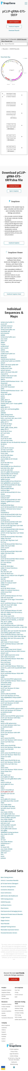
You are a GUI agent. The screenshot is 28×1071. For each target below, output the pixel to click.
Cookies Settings (14, 1056)
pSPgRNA (3, 503)
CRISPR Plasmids (5, 902)
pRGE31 (3, 398)
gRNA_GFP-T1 (4, 422)
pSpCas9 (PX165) (5, 496)
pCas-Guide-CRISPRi (6, 819)
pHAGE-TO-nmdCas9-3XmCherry (10, 590)
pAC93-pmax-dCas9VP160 (8, 745)
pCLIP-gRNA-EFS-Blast (7, 777)
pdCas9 (3, 363)
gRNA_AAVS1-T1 (5, 400)
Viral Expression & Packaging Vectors (11, 911)
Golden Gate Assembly (20, 1019)
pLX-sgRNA (4, 830)
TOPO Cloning (18, 1017)
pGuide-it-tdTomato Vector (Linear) (11, 509)
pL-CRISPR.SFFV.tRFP (7, 727)
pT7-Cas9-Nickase (6, 562)
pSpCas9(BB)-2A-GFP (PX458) (9, 459)
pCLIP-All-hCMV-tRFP (7, 470)
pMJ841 (3, 342)
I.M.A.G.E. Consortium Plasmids (9, 880)
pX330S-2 (3, 714)
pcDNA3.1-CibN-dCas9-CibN (9, 376)
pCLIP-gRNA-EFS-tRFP (7, 791)
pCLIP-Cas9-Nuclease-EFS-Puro (10, 695)
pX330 (2, 699)
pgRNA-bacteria (5, 479)
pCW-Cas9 (4, 355)
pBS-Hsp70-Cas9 (5, 775)
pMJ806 (3, 335)
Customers (4, 1027)
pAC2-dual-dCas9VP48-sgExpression (11, 679)
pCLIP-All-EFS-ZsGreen (7, 448)
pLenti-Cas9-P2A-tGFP (7, 749)
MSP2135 (3, 594)
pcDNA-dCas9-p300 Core (8, 353)
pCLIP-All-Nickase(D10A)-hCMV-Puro (11, 514)
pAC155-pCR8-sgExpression (8, 723)
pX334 (2, 721)
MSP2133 (3, 586)
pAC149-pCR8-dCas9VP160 (8, 694)
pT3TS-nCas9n (5, 547)
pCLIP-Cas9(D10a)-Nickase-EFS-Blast (11, 603)
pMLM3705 (4, 357)
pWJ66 (2, 669)
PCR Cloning (18, 1015)
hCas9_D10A (4, 453)
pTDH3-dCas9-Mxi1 (6, 592)
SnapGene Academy (6, 1004)
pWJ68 (2, 677)
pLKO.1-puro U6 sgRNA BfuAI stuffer (11, 779)
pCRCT (2, 836)
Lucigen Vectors (5, 917)
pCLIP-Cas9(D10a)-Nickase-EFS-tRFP (11, 610)
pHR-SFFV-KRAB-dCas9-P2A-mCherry (11, 612)
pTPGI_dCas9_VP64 (6, 607)
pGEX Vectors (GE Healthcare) (9, 896)
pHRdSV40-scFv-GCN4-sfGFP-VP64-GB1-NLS (13, 636)
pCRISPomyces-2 (5, 851)
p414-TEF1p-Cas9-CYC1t (7, 616)
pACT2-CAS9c (4, 767)
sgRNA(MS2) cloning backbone (9, 832)
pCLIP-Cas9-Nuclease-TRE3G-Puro (10, 755)
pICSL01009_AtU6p (6, 682)
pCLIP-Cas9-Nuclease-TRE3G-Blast (11, 747)
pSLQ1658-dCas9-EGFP (7, 451)
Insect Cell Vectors (6, 893)
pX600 (2, 751)
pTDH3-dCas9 (5, 584)
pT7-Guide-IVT (5, 577)
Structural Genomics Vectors (9, 933)
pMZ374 (3, 379)
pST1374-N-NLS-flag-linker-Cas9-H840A (12, 533)
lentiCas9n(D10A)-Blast (7, 505)
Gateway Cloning (19, 1008)
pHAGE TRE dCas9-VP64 (7, 553)
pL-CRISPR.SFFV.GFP (6, 719)
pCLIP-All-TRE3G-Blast (7, 566)
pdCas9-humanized (6, 377)
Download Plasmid (14, 30)
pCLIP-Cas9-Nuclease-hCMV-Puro (10, 725)
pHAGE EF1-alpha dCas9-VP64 (9, 531)
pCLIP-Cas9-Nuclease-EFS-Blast (10, 688)
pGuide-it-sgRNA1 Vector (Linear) (10, 501)
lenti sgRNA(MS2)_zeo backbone (10, 483)
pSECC (2, 435)
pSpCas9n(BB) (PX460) (7, 488)
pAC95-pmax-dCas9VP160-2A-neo (10, 760)
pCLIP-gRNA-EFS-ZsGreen (8, 799)
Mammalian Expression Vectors (10, 930)
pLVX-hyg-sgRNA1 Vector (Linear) (10, 816)
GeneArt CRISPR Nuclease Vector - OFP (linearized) (12, 391)
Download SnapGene (14, 26)
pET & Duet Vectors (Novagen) (9, 883)
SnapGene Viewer (6, 992)
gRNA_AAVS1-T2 (5, 407)
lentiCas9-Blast (5, 490)
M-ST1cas (3, 542)
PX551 (2, 736)
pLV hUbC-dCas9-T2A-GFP (8, 808)
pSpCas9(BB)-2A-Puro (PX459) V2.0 (11, 466)
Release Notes (5, 998)
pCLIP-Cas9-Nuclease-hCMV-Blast (10, 718)
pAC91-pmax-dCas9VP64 (8, 738)
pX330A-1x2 (4, 706)
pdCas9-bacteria (5, 370)
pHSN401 (3, 645)
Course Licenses (19, 994)
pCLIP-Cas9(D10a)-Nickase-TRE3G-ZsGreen (13, 681)
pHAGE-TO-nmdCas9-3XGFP (8, 583)
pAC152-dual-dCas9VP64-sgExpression (12, 701)
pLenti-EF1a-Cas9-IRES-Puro (9, 764)
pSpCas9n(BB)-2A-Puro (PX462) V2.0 (11, 481)
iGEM (16, 997)
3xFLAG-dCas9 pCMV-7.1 (7, 322)
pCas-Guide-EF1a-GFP (7, 834)
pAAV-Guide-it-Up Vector (8, 657)
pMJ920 (3, 350)
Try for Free (14, 979)
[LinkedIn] (14, 1067)
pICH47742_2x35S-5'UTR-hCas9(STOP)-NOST (13, 668)
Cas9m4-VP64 (5, 352)
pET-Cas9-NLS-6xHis (7, 440)
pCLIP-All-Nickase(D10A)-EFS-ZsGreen (12, 507)
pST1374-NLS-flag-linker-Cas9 (9, 540)
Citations (4, 1030)
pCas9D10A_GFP (5, 331)
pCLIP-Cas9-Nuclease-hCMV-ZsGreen (11, 740)
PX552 (2, 743)
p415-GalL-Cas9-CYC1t (7, 623)
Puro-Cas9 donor (6, 662)
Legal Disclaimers (14, 1053)
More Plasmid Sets (7, 41)
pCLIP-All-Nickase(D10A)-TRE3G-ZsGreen (12, 559)
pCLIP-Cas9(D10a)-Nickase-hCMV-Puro (12, 634)
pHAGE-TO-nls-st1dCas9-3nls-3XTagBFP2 (12, 575)
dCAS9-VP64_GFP (6, 366)
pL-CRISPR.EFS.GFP (6, 705)
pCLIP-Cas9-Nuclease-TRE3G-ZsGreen (12, 769)
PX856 (2, 810)
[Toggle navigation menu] (26, 3)
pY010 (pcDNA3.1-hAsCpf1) (8, 817)
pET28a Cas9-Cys (5, 457)
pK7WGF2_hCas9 (5, 690)
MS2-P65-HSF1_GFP (6, 572)
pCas (2, 797)
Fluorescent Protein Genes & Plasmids (12, 914)
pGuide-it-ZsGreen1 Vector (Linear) (11, 516)
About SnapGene (6, 1025)
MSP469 (3, 601)
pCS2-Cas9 (4, 340)
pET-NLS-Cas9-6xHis (7, 450)
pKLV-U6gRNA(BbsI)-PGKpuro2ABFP (11, 697)
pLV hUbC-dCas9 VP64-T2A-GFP (10, 801)
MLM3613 (3, 549)
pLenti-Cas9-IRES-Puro (7, 742)
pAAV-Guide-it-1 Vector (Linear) (10, 642)
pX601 (2, 758)
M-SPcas (3, 535)
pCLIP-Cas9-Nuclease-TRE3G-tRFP (10, 762)
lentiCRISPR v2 (5, 512)
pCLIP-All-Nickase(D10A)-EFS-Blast (11, 485)
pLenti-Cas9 (4, 734)
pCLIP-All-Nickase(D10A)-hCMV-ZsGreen (12, 529)
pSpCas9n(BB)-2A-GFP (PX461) (9, 474)
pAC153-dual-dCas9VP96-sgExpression (12, 708)
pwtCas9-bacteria (6, 684)
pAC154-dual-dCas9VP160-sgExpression (12, 716)
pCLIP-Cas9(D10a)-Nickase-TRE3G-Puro (12, 666)
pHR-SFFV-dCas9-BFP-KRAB (9, 605)
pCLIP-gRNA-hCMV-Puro (8, 814)
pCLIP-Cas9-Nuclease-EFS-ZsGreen (11, 710)
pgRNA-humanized (6, 486)
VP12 (2, 854)
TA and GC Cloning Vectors (8, 886)
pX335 (2, 729)
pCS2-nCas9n (4, 348)
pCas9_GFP (4, 324)
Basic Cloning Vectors (7, 877)
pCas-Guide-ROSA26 (6, 849)
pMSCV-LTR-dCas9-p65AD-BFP (9, 364)
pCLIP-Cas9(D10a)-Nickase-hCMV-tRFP (12, 644)
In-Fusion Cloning (19, 1013)
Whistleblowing (14, 1064)
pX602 (2, 766)
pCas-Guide (4, 339)
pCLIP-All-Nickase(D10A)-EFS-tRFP (10, 499)
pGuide (3, 494)
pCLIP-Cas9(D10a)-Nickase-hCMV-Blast (12, 625)
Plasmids (5, 49)
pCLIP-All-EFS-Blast (6, 424)
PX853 (2, 788)
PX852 (2, 780)
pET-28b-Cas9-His (6, 425)
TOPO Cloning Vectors (7, 899)
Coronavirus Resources (7, 889)
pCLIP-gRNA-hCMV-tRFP (8, 821)
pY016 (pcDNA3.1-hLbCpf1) (8, 825)
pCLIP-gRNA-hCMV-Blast (8, 806)
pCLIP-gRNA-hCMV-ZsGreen (9, 828)
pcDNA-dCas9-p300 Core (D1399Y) (10, 361)
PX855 (2, 803)
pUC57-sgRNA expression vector (10, 655)
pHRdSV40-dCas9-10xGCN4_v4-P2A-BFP (12, 620)
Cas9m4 (3, 344)
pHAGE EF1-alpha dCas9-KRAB (9, 523)
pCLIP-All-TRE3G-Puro (7, 573)
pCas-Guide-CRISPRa (7, 812)
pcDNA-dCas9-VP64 (6, 368)
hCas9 (2, 446)
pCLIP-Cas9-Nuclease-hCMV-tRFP (10, 732)
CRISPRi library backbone (8, 359)
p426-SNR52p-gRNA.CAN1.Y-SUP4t (10, 633)
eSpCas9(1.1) (4, 374)
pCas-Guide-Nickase (7, 841)
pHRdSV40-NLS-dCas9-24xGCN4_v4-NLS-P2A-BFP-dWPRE (14, 628)
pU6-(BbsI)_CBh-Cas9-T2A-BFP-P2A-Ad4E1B (13, 631)
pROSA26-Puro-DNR (6, 420)
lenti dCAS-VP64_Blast (7, 468)
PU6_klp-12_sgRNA (6, 621)
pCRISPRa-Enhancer (7, 326)
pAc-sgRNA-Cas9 (5, 686)
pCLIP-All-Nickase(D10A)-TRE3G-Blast (11, 536)
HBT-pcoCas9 (4, 437)
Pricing (16, 992)
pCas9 (2, 856)
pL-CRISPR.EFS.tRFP (6, 712)
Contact (3, 1041)
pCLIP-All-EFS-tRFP (6, 438)
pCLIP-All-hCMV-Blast (7, 455)
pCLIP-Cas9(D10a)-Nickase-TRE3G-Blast (12, 658)
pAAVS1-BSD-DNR (6, 664)
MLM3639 (3, 564)
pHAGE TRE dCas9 (6, 538)
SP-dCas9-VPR (5, 847)
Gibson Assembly (19, 1010)
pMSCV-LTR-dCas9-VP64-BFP (9, 372)
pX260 (2, 692)
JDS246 (3, 461)
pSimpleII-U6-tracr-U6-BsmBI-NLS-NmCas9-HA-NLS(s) (13, 443)
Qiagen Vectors (5, 920)
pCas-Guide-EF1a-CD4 (7, 827)
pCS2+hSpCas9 (5, 333)
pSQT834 (3, 511)
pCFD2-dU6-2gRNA (6, 394)
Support (4, 1032)
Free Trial (17, 990)
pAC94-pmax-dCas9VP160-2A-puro (11, 753)
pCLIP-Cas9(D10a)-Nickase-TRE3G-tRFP (12, 673)
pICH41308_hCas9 (6, 660)
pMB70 (3, 845)
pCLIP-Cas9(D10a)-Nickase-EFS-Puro (11, 596)
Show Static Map (5, 57)
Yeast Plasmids (5, 923)
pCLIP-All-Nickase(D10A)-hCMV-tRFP (11, 522)
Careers (3, 1038)
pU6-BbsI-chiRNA (6, 614)
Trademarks (14, 1062)
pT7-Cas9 (3, 555)
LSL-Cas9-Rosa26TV (6, 527)
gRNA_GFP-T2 (5, 429)
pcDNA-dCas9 (5, 346)
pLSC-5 (3, 786)
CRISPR (3, 1013)
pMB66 (3, 838)
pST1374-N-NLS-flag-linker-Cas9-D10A (12, 525)
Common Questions (6, 1011)
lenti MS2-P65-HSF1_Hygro (8, 475)
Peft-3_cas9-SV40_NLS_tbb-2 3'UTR (11, 418)
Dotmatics (4, 1034)
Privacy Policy (14, 1051)
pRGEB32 (3, 413)
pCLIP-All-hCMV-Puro (7, 462)
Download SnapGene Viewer (14, 294)
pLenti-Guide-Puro (6, 771)
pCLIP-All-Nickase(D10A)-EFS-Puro (11, 492)
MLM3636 (3, 557)
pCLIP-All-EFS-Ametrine (7, 416)
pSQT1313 (3, 518)
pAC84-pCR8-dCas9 (6, 730)
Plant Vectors (4, 908)
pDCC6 (3, 396)
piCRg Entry (4, 675)
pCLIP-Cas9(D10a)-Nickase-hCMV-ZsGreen (13, 651)
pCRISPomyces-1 (5, 843)
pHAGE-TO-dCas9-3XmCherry (9, 568)
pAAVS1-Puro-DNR (6, 671)
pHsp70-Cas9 (4, 653)
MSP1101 (3, 579)
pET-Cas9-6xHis (5, 433)
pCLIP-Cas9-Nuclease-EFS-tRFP (10, 703)
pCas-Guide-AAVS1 (6, 804)
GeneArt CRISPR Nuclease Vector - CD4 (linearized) (12, 382)
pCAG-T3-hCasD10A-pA (7, 790)
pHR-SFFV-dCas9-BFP (7, 597)
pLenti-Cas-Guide (6, 756)
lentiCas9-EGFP (5, 498)
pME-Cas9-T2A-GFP (6, 328)
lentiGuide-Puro (5, 520)
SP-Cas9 (3, 840)
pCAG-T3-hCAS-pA (6, 782)
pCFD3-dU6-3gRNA (6, 401)
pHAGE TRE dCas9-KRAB (7, 546)
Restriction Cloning (19, 1006)
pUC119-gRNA (4, 647)
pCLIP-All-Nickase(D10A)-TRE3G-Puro (11, 544)
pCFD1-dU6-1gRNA (6, 385)
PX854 (2, 795)
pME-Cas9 (4, 852)
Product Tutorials (6, 1006)
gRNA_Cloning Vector (7, 414)
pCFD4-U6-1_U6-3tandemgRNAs (10, 409)
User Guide (4, 1009)
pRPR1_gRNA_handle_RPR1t (9, 427)
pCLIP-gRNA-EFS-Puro (7, 784)
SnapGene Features (6, 990)
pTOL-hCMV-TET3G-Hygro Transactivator (12, 599)
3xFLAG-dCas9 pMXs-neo (8, 329)
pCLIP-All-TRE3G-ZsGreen (8, 588)
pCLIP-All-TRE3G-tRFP (7, 581)
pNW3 (2, 389)
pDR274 (3, 411)
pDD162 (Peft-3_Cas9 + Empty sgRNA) (11, 403)
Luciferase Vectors (6, 905)
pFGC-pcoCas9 (5, 464)
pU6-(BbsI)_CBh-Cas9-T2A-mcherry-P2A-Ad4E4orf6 (12, 639)
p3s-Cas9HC (4, 608)
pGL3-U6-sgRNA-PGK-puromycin (10, 472)
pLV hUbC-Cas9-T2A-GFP (8, 793)
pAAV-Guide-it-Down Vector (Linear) (11, 649)
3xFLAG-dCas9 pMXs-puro (8, 337)
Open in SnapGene (14, 21)
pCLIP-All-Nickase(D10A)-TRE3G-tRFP (11, 551)
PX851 (2, 773)
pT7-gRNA (4, 570)
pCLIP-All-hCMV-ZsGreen (8, 477)
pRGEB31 (3, 405)
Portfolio (4, 1036)
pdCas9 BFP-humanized (8, 387)
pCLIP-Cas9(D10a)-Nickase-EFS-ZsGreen (12, 618)
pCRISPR (3, 858)
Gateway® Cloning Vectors (8, 926)
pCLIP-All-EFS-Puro (6, 431)
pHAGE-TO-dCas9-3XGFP (8, 560)
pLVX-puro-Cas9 (5, 823)
